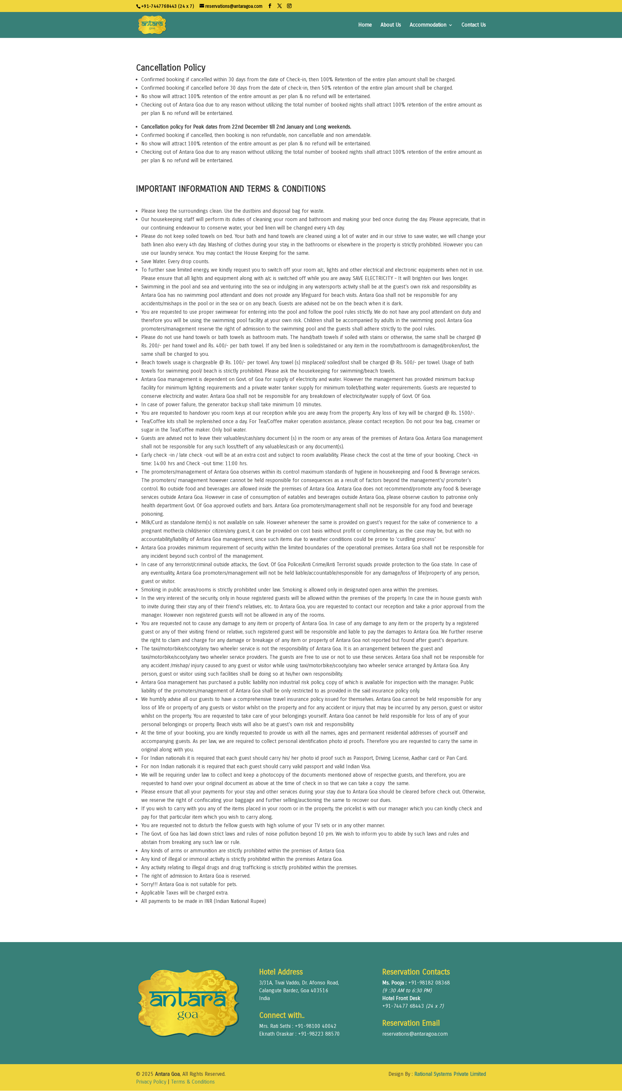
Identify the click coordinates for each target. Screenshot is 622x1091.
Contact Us (474, 25)
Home (365, 25)
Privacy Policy (151, 1082)
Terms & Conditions (193, 1082)
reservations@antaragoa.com (415, 1034)
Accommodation (428, 25)
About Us (391, 25)
